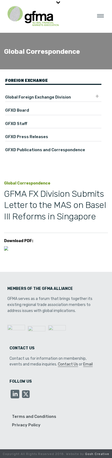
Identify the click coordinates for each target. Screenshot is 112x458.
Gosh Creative (97, 454)
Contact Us (68, 364)
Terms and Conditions (34, 416)
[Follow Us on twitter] (25, 394)
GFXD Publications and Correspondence (45, 149)
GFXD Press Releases (26, 136)
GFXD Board (17, 110)
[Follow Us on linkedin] (15, 394)
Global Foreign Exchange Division (38, 97)
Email (88, 364)
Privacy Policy (26, 425)
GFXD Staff (16, 123)
